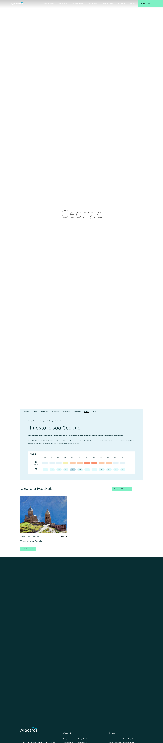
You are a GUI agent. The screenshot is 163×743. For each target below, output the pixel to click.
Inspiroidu (121, 3)
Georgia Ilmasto (83, 739)
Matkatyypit (63, 3)
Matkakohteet (92, 3)
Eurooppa (43, 421)
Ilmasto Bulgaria (128, 739)
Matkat (35, 411)
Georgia (26, 411)
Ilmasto (86, 411)
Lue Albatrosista (108, 3)
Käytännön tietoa (77, 3)
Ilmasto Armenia (113, 739)
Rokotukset (77, 411)
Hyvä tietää (55, 411)
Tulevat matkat (49, 3)
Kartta (94, 411)
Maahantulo (66, 411)
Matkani (132, 3)
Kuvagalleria (44, 411)
